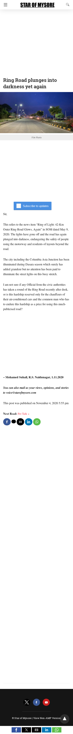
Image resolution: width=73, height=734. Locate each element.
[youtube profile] (46, 702)
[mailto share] (20, 421)
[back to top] (64, 719)
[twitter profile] (26, 702)
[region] (36, 42)
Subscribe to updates (36, 206)
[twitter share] (13, 421)
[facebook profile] (36, 702)
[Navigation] (4, 4)
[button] (16, 729)
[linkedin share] (28, 421)
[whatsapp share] (37, 421)
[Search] (66, 4)
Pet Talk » (23, 413)
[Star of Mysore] (37, 3)
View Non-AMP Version (47, 718)
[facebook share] (7, 421)
